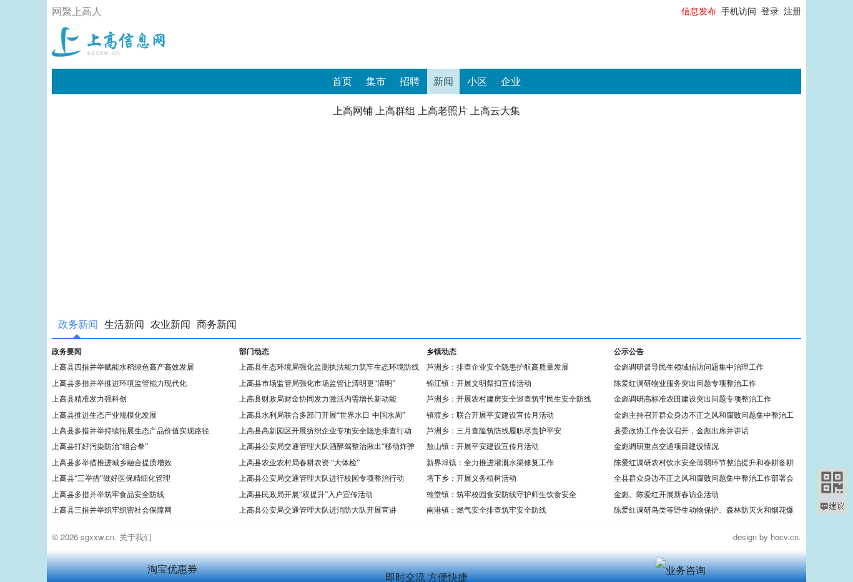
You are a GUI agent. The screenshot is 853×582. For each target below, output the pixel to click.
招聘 (410, 81)
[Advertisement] (426, 213)
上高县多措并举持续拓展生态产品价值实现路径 (130, 431)
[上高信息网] (108, 40)
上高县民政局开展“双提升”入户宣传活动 (306, 495)
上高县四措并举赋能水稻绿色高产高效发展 (123, 367)
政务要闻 (67, 352)
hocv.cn (785, 537)
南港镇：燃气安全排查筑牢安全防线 (486, 510)
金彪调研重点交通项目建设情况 (666, 447)
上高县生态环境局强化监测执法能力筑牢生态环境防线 (329, 367)
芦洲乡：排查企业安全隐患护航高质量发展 (497, 367)
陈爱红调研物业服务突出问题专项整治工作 (685, 384)
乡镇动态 (441, 352)
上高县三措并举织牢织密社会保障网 (112, 510)
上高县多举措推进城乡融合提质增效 (112, 463)
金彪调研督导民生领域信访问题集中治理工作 (689, 367)
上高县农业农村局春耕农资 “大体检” (299, 463)
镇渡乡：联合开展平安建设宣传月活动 (490, 416)
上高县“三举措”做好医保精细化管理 (111, 479)
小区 (477, 81)
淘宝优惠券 (172, 569)
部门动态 (254, 352)
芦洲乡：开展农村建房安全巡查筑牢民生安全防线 (508, 399)
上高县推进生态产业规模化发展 (104, 416)
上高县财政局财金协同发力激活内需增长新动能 (318, 399)
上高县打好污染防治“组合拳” (100, 447)
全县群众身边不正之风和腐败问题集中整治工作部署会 (704, 479)
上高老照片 (443, 111)
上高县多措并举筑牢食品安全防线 (108, 495)
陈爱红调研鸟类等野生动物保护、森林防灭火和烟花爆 (704, 510)
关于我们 (135, 537)
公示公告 (629, 352)
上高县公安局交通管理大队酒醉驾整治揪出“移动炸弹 (327, 447)
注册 (792, 11)
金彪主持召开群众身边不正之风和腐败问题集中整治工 (704, 416)
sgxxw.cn (97, 537)
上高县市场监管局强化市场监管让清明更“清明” (317, 384)
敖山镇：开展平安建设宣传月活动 (482, 447)
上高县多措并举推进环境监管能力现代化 (119, 384)
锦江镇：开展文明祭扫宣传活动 (478, 384)
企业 (511, 81)
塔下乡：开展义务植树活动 (471, 479)
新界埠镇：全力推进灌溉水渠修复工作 (492, 463)
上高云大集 (495, 111)
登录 (770, 11)
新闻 (443, 81)
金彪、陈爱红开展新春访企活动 (666, 495)
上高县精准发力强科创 (89, 399)
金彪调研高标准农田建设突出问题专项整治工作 (692, 399)
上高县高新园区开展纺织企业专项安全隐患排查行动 (325, 431)
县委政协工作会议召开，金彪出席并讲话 (681, 431)
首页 (342, 81)
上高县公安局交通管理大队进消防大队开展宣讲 (318, 510)
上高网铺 (353, 111)
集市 (376, 81)
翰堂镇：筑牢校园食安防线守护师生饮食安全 (501, 495)
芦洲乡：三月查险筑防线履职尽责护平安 (493, 431)
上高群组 (395, 111)
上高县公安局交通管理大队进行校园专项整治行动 (321, 479)
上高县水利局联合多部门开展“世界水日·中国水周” (322, 416)
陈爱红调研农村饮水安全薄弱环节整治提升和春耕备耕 (704, 463)
